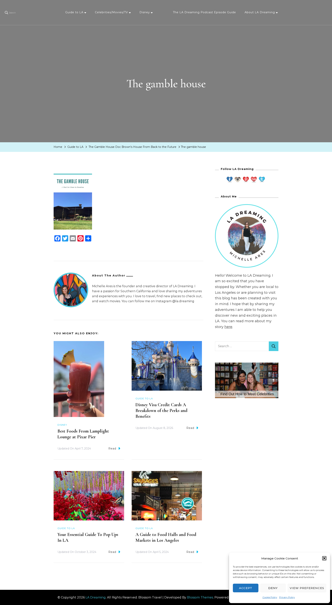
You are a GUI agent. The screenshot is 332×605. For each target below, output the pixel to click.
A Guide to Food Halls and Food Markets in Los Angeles (165, 537)
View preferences (307, 588)
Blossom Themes (200, 597)
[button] (324, 558)
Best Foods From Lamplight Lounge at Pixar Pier (83, 434)
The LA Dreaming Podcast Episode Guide (204, 12)
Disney (144, 12)
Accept (245, 588)
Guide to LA (74, 12)
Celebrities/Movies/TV (111, 12)
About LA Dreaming (260, 12)
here (228, 327)
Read (112, 448)
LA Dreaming (95, 597)
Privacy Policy (287, 597)
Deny (273, 588)
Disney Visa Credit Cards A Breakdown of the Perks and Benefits (161, 410)
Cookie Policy (269, 597)
